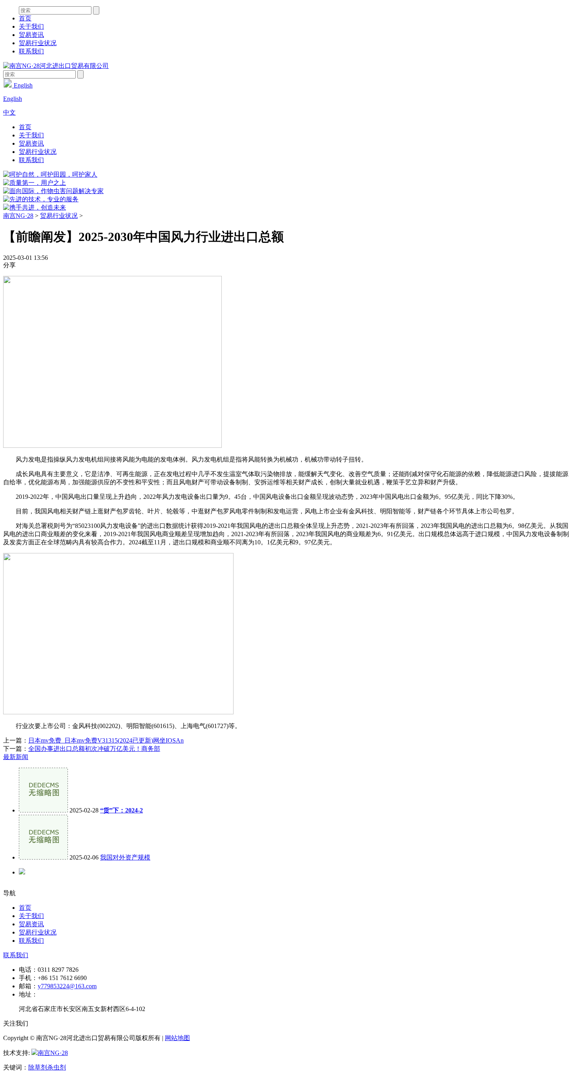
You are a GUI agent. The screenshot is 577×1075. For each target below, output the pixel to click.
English (22, 85)
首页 (25, 18)
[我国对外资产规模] (43, 857)
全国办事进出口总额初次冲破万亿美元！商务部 (94, 748)
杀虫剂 (56, 1067)
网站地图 (177, 1038)
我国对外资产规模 (125, 857)
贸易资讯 (31, 34)
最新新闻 (15, 757)
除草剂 (37, 1067)
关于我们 (31, 26)
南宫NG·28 (18, 215)
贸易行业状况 (38, 43)
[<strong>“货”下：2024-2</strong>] (43, 810)
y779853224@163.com (67, 986)
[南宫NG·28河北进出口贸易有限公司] (56, 65)
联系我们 (31, 51)
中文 (9, 112)
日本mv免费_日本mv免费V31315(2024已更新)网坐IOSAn (106, 740)
